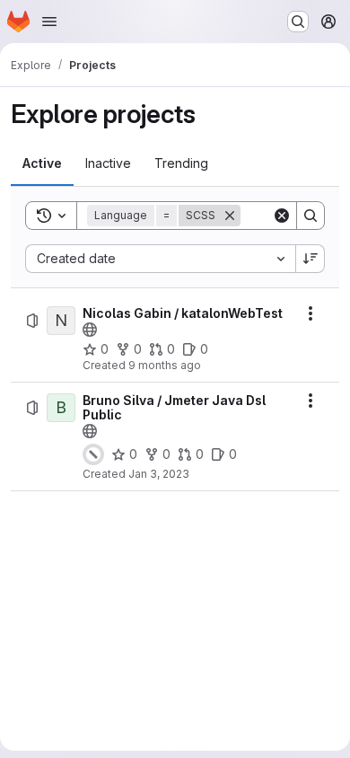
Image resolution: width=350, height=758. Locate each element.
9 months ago (164, 365)
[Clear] (282, 215)
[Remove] (230, 215)
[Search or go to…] (298, 21)
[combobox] (160, 258)
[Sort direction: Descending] (310, 258)
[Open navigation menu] (49, 21)
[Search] (310, 215)
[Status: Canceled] (93, 454)
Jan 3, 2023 (158, 473)
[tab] (42, 163)
